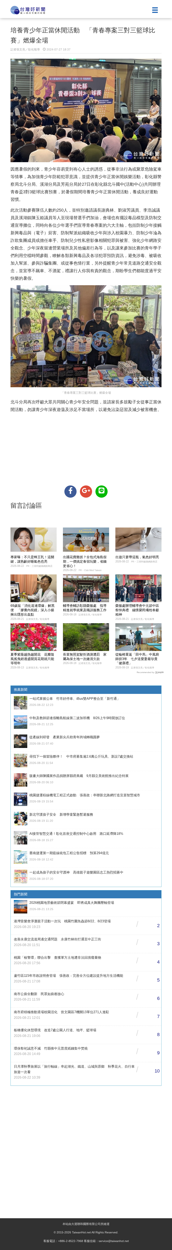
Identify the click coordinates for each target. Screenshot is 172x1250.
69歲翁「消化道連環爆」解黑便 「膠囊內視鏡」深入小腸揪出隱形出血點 (32, 610)
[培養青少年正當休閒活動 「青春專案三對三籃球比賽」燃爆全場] (70, 491)
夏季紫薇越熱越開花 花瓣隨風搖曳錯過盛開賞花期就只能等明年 (32, 659)
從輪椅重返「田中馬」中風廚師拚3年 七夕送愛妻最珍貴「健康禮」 (137, 659)
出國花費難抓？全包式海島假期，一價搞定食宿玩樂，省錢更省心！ (85, 561)
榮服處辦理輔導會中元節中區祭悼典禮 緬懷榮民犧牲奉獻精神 (137, 610)
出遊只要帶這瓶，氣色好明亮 (137, 557)
